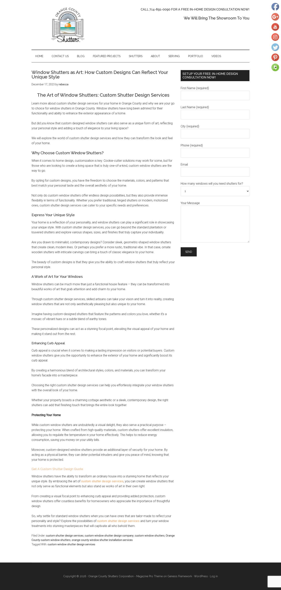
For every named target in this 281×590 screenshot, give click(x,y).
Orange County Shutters (68, 25)
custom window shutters (150, 535)
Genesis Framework (179, 576)
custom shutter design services (102, 481)
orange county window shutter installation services (102, 540)
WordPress (201, 576)
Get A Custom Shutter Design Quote (57, 469)
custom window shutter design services (71, 544)
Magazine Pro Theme (149, 576)
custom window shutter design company (109, 535)
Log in (214, 576)
